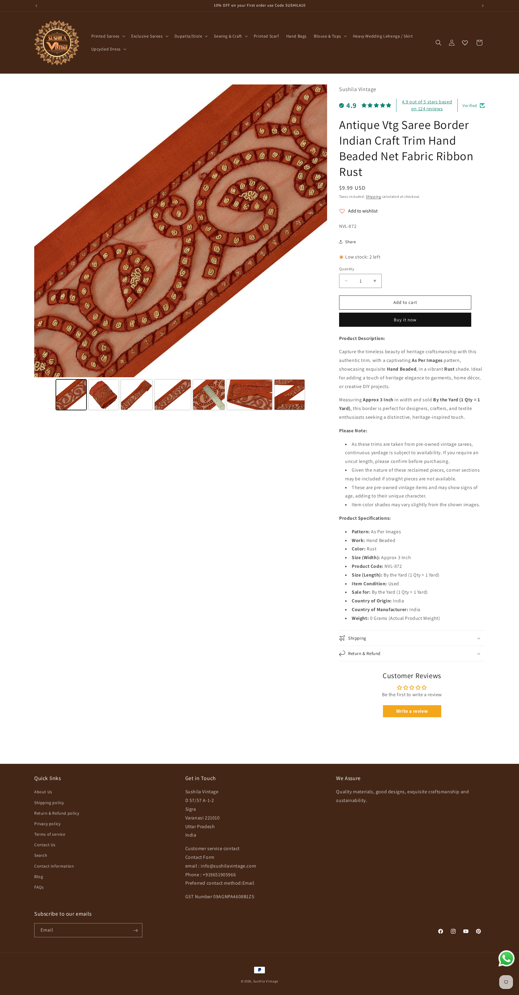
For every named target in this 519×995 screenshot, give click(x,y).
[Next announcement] (482, 5)
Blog (38, 876)
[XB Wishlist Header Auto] (465, 42)
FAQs (39, 887)
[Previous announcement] (36, 5)
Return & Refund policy (56, 813)
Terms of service (49, 834)
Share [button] (350, 241)
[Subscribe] (135, 930)
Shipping (373, 196)
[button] (108, 36)
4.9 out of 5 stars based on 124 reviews (427, 105)
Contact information (54, 866)
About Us (43, 792)
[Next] (318, 230)
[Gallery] (180, 248)
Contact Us (45, 845)
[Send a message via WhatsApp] (506, 958)
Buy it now (405, 320)
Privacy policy (47, 823)
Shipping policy (49, 802)
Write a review (412, 711)
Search (40, 855)
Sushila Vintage (265, 981)
